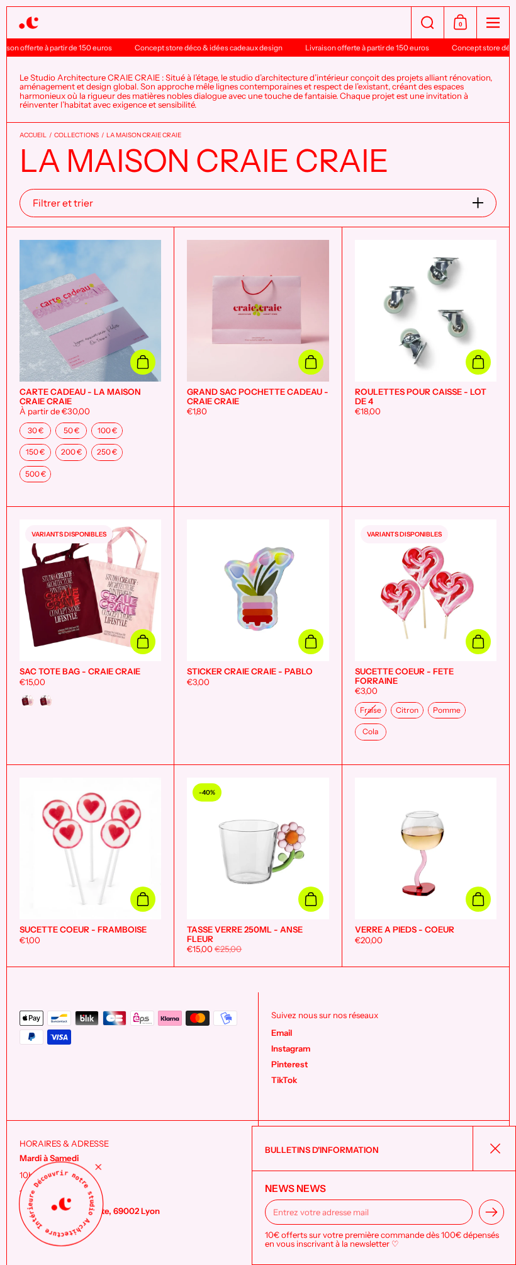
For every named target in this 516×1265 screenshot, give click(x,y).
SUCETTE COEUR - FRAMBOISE (90, 866)
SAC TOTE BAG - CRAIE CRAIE (90, 635)
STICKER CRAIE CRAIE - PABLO (257, 635)
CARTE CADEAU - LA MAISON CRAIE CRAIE (90, 366)
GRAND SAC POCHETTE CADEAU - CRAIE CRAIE (257, 366)
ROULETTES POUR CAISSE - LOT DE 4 (425, 366)
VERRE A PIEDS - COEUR (425, 866)
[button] (427, 22)
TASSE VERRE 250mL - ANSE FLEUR (257, 866)
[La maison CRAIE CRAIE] (208, 23)
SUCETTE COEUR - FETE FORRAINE (425, 635)
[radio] (35, 431)
